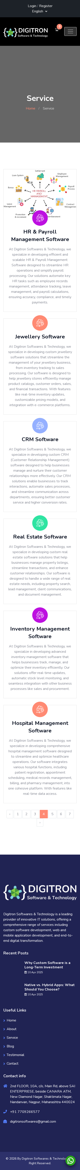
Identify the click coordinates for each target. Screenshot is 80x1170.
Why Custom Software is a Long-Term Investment (47, 965)
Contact (12, 1063)
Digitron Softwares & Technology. (46, 1158)
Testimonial (15, 1054)
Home (30, 108)
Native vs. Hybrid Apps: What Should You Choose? (49, 987)
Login (32, 6)
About (11, 1029)
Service (12, 1037)
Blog (10, 1046)
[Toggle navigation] (70, 31)
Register (45, 6)
